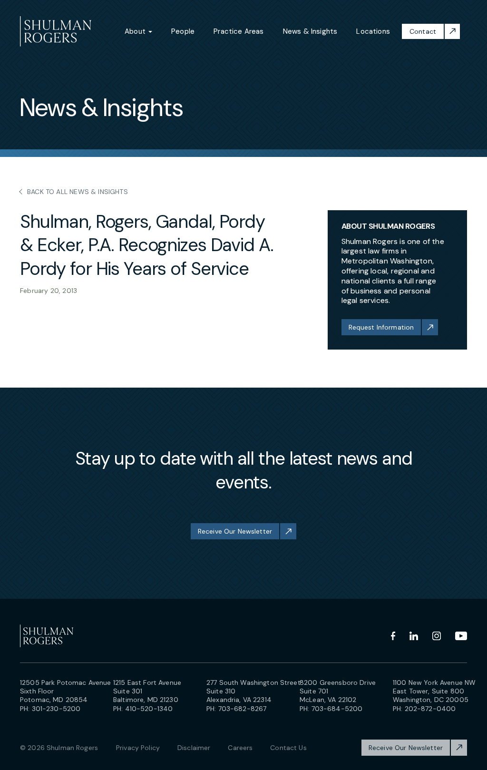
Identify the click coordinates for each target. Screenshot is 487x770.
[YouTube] (461, 636)
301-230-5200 (56, 708)
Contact (422, 31)
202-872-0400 (430, 708)
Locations (373, 31)
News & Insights (310, 31)
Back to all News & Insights (77, 191)
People (183, 31)
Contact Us (288, 747)
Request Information (381, 327)
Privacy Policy (138, 747)
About (136, 31)
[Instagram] (436, 636)
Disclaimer (193, 747)
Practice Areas (239, 31)
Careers (240, 747)
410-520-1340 (149, 708)
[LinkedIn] (413, 636)
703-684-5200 (337, 708)
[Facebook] (393, 636)
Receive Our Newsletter (235, 531)
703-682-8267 (242, 708)
